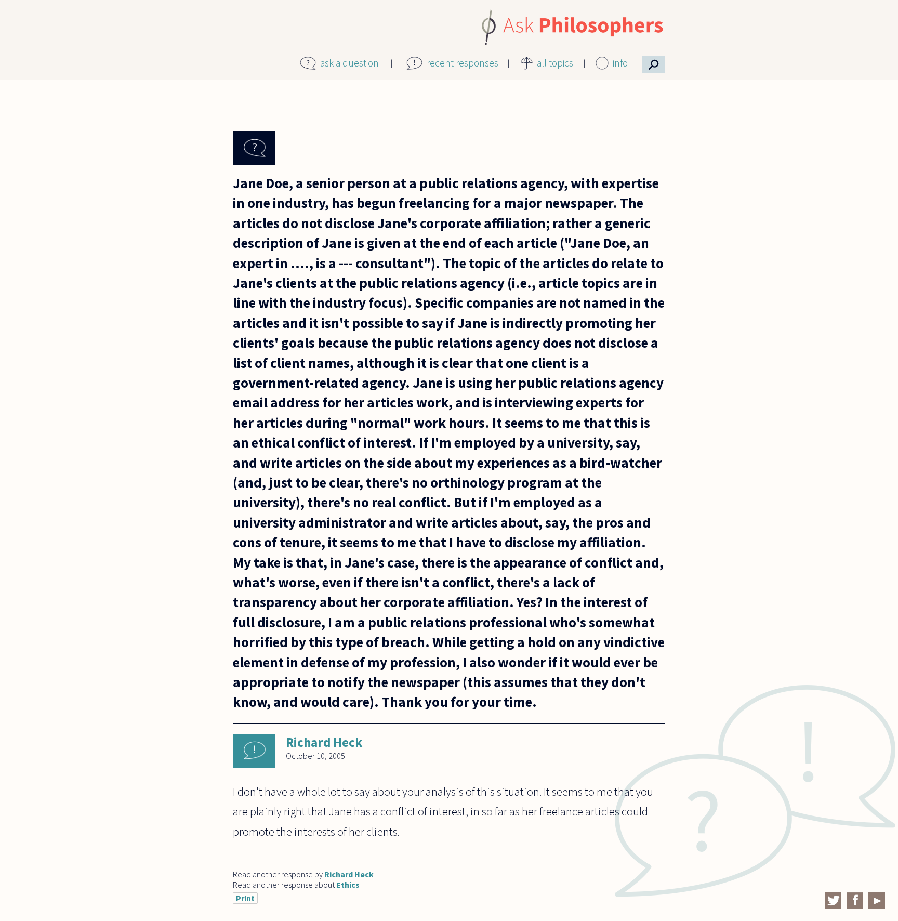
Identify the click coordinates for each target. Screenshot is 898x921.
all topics (555, 63)
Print (245, 898)
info (620, 63)
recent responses (462, 63)
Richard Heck (324, 742)
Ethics (348, 884)
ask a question (349, 63)
